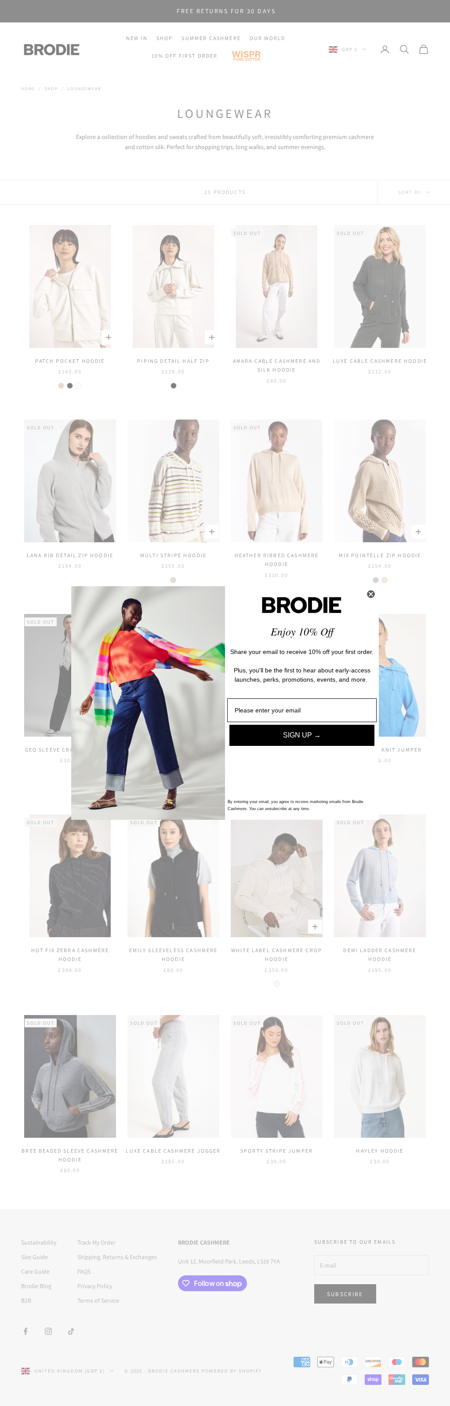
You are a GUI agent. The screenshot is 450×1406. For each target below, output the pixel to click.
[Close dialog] (371, 594)
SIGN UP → (302, 735)
